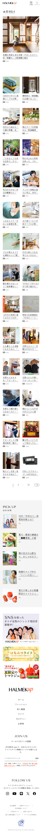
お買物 (21, 723)
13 (28, 485)
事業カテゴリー (25, 806)
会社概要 (13, 806)
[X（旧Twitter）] (27, 793)
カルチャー (21, 718)
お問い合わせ (27, 811)
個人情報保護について (13, 815)
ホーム (21, 699)
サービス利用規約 (30, 815)
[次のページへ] (36, 485)
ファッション (21, 704)
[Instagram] (7, 793)
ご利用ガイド (14, 811)
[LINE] (21, 793)
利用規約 (25, 763)
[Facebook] (34, 793)
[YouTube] (14, 793)
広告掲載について (21, 808)
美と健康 (21, 709)
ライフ (21, 714)
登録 (37, 758)
